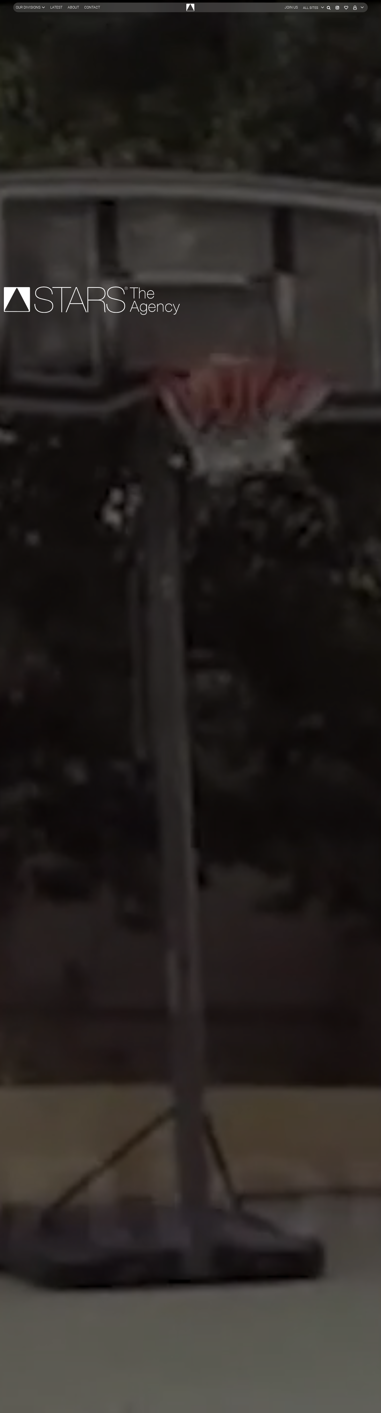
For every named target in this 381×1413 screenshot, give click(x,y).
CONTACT (92, 7)
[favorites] (346, 7)
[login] (357, 7)
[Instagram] (337, 7)
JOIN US (291, 7)
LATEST (56, 7)
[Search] (328, 7)
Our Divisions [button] (28, 7)
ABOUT (73, 7)
